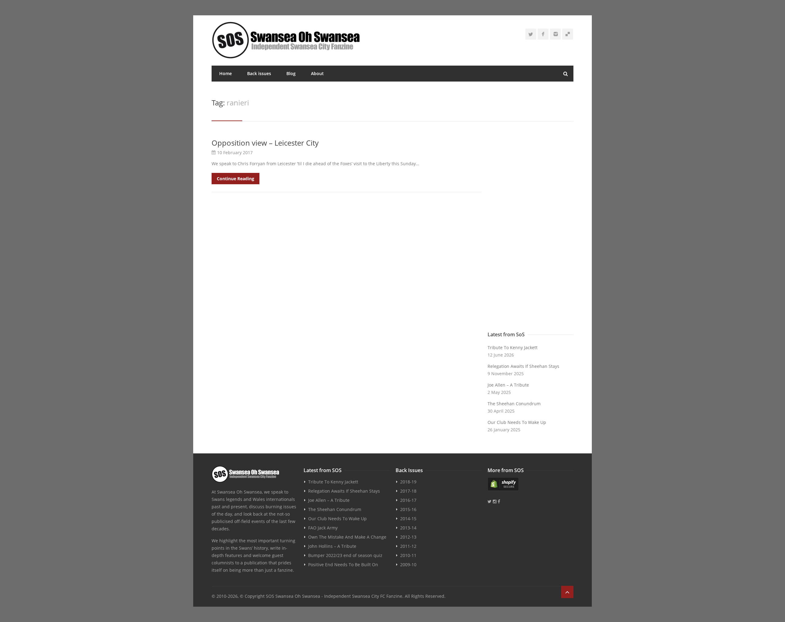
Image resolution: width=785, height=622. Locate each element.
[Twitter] (530, 34)
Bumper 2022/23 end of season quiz (345, 555)
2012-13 (408, 537)
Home (225, 73)
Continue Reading (235, 178)
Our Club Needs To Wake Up (517, 422)
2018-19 (408, 482)
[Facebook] (543, 34)
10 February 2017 (235, 152)
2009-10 (408, 564)
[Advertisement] (530, 230)
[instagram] (555, 34)
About (317, 73)
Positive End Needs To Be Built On (343, 564)
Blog (291, 73)
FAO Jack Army (323, 528)
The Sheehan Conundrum (514, 403)
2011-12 (408, 546)
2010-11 (408, 555)
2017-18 (408, 491)
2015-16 (408, 509)
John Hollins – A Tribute (332, 546)
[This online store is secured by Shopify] (530, 484)
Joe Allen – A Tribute (508, 385)
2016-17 (408, 500)
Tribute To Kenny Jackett (513, 347)
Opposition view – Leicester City (265, 143)
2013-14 (408, 528)
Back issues (259, 73)
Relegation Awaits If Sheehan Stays (523, 366)
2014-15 (408, 518)
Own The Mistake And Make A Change (347, 537)
